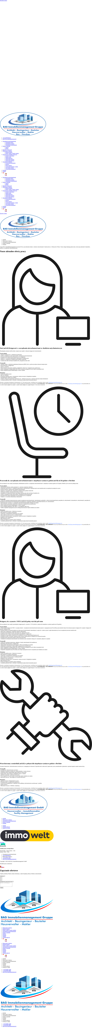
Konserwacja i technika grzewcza (10, 48)
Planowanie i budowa (7, 44)
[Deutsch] (0, 867)
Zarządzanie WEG (9, 36)
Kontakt (4, 64)
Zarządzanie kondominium (11, 38)
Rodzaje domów (8, 46)
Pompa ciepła (8, 51)
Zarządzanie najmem (9, 37)
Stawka (7, 41)
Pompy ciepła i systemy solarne (12, 47)
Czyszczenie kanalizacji (10, 63)
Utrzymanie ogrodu (9, 61)
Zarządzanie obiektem (7, 55)
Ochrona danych (6, 937)
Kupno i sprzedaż (6, 40)
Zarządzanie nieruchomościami (9, 35)
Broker (6, 42)
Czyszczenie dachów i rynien (11, 60)
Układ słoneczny (9, 52)
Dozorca (7, 58)
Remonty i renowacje (7, 43)
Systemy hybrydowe (9, 49)
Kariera (4, 65)
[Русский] (2, 867)
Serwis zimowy (8, 59)
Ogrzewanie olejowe (9, 54)
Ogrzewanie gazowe (9, 53)
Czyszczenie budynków (10, 57)
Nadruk (4, 936)
